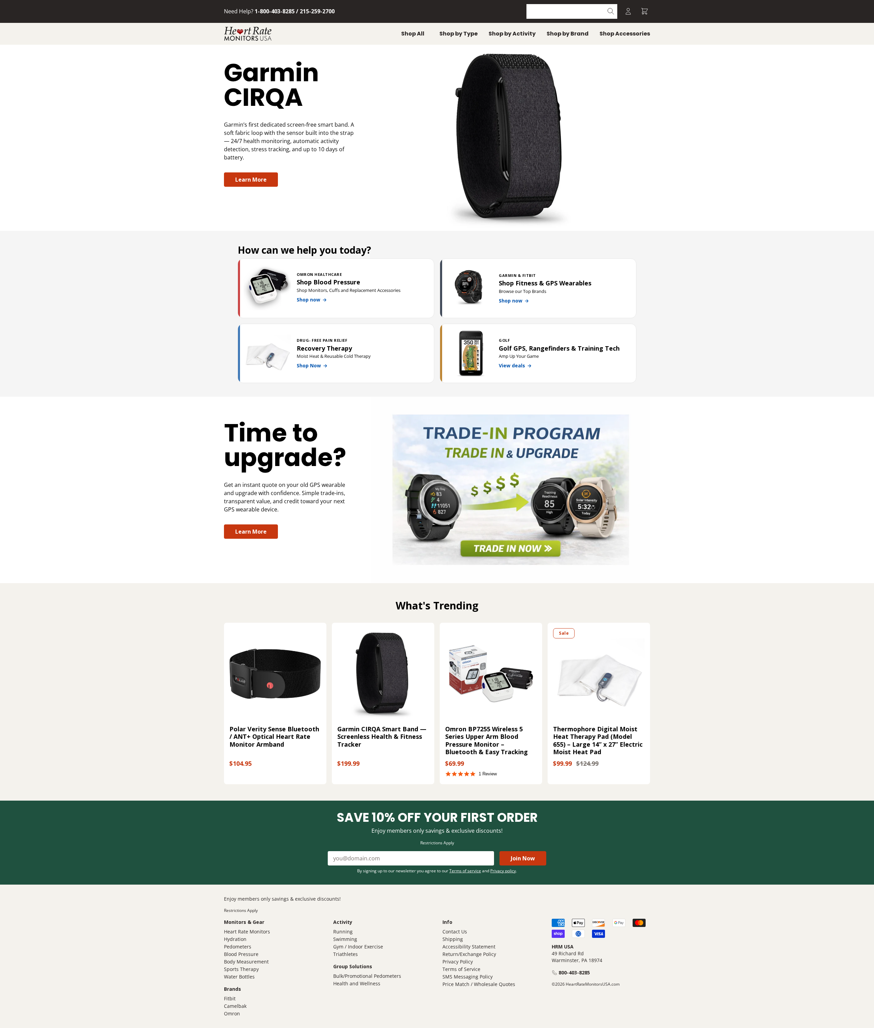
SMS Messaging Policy (467, 976)
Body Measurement (246, 961)
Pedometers (237, 946)
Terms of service (465, 871)
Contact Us (454, 931)
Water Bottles (239, 976)
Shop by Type (458, 34)
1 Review (488, 773)
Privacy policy (503, 871)
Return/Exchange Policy (469, 954)
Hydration (235, 939)
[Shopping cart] (644, 11)
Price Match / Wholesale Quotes (478, 984)
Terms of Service (461, 969)
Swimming (345, 939)
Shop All (412, 34)
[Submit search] (611, 11)
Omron (232, 1013)
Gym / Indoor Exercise (358, 946)
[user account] (628, 11)
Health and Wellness (356, 983)
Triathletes (345, 954)
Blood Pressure (241, 954)
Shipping (452, 939)
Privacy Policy (457, 961)
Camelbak (235, 1006)
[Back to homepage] (248, 33)
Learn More (251, 179)
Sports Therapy (241, 969)
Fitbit (230, 998)
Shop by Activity (512, 34)
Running (343, 931)
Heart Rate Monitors (247, 931)
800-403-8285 (574, 972)
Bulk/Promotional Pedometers (367, 976)
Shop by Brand (568, 34)
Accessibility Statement (468, 946)
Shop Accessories (625, 34)
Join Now (523, 858)
